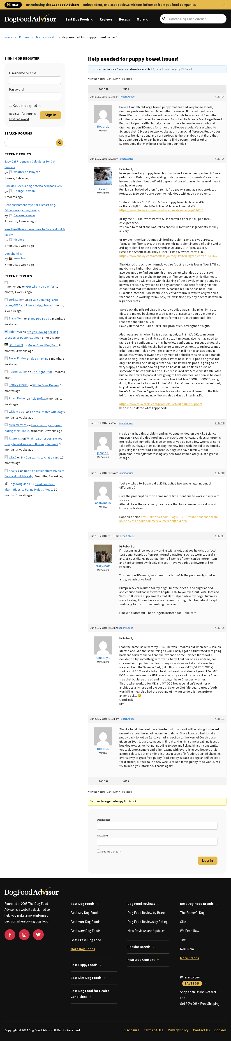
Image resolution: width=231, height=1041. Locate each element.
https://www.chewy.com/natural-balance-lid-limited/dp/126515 (161, 210)
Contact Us (201, 1030)
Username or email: (24, 73)
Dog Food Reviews (141, 903)
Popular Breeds (138, 947)
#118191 (219, 719)
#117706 (219, 159)
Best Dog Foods (77, 19)
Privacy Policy (178, 1030)
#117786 (219, 628)
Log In (207, 860)
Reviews (106, 19)
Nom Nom (187, 949)
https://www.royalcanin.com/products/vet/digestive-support (160, 404)
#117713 (219, 536)
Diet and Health (46, 37)
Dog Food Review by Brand (146, 913)
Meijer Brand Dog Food (43, 345)
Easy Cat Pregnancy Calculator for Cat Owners (30, 164)
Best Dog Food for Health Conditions (90, 994)
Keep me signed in (27, 105)
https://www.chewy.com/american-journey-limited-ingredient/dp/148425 (168, 256)
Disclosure (131, 1030)
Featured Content (141, 959)
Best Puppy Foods (84, 965)
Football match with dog (46, 412)
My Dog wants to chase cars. (40, 457)
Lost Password (19, 119)
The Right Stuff (42, 372)
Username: (103, 820)
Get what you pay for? (41, 286)
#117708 (219, 423)
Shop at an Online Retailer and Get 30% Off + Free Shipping (199, 998)
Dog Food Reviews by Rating (147, 922)
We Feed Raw (189, 931)
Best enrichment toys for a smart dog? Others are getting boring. (30, 208)
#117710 (219, 473)
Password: (16, 89)
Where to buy (190, 980)
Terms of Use (153, 1030)
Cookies (220, 1030)
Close (224, 5)
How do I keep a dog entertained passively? (34, 186)
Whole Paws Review (45, 385)
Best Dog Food (84, 913)
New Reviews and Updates (146, 931)
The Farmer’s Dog (192, 913)
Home (8, 37)
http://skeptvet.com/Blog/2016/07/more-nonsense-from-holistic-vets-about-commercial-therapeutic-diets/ (169, 519)
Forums (24, 37)
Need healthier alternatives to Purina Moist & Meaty (35, 232)
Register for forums (22, 114)
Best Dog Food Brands (197, 903)
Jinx (183, 940)
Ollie (183, 922)
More (141, 19)
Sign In (50, 115)
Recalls (124, 19)
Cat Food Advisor (65, 4)
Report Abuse (127, 97)
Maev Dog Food (38, 319)
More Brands (189, 958)
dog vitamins (13, 254)
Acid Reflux (38, 398)
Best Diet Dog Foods (86, 978)
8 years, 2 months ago (164, 69)
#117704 (219, 97)
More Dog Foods (83, 949)
